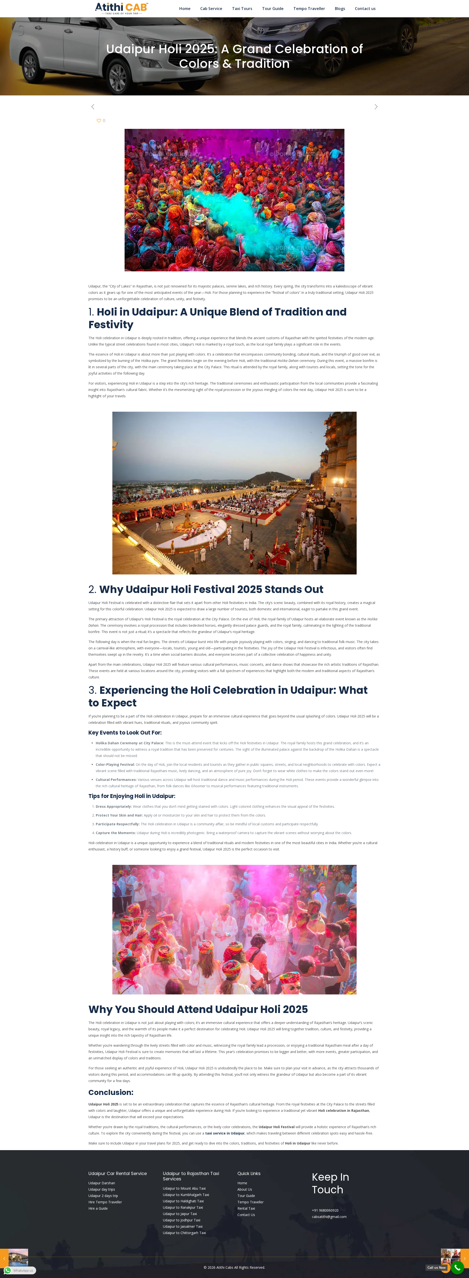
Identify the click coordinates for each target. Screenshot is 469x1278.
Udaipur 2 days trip (103, 1195)
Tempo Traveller (250, 1202)
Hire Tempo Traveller (105, 1202)
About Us (244, 1189)
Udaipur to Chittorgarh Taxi (184, 1232)
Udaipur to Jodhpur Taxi (181, 1220)
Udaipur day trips (101, 1189)
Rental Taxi (246, 1208)
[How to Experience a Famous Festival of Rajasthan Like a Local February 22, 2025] (455, 1258)
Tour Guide (246, 1195)
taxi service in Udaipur (225, 1133)
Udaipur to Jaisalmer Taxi (183, 1226)
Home (242, 1183)
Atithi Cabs (225, 1267)
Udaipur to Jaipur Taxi (180, 1213)
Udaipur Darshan (101, 1183)
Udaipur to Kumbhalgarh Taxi (186, 1194)
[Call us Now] (457, 1267)
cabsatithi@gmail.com (329, 1216)
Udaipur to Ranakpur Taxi (183, 1207)
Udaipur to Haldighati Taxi (183, 1201)
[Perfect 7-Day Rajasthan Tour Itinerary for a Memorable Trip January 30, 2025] (14, 1258)
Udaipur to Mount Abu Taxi (184, 1188)
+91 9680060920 (325, 1210)
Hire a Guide (98, 1208)
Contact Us (246, 1214)
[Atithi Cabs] (121, 8)
